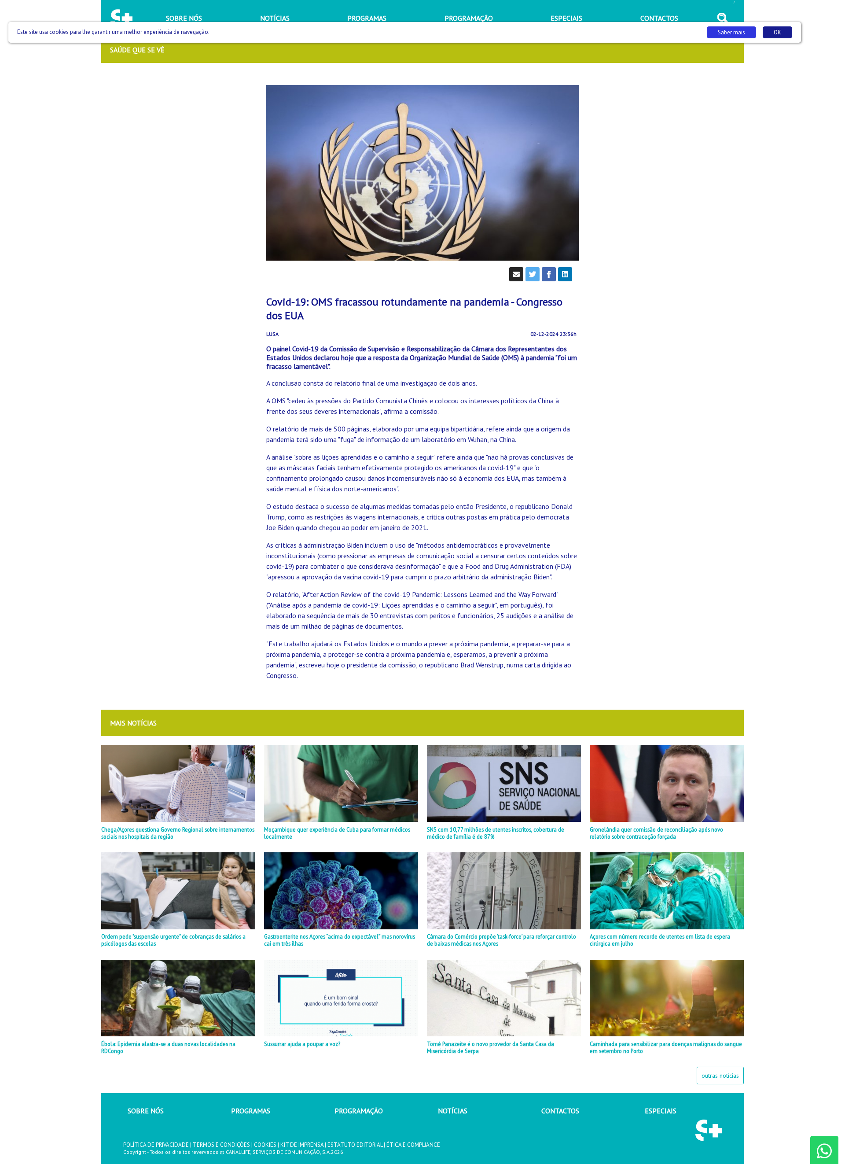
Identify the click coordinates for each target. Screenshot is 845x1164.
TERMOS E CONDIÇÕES (221, 1145)
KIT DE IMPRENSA (301, 1145)
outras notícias (720, 1075)
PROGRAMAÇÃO (358, 1110)
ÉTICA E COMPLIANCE (413, 1145)
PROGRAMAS (250, 1110)
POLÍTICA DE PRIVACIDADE (156, 1145)
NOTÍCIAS (452, 1110)
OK (777, 32)
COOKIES (265, 1145)
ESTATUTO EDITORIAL (354, 1145)
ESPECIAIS (660, 1110)
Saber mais (731, 32)
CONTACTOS (560, 1110)
